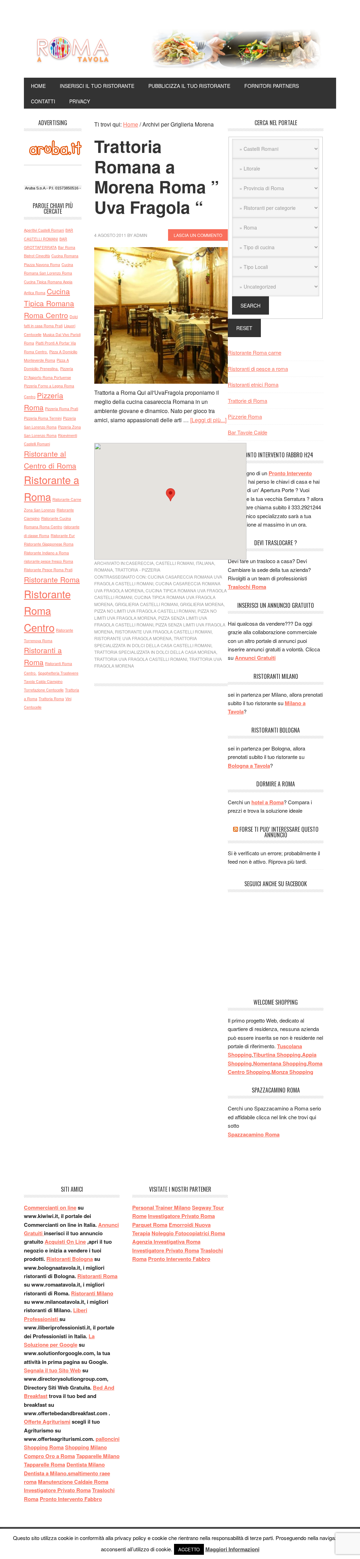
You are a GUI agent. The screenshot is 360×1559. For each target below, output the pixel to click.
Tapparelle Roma (44, 1464)
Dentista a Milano (45, 1473)
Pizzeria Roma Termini (43, 418)
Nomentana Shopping (280, 1063)
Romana (103, 570)
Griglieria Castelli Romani (146, 604)
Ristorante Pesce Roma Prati (48, 569)
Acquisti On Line (65, 1241)
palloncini (108, 1439)
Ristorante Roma (52, 579)
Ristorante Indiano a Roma (46, 552)
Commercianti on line (50, 1207)
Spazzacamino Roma (253, 1134)
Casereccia (140, 563)
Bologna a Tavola (249, 765)
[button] (170, 494)
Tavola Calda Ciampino (43, 681)
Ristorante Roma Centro (47, 610)
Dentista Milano (85, 1464)
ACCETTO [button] (189, 1549)
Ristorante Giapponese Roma (48, 544)
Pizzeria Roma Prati (61, 408)
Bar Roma (66, 247)
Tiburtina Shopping (277, 1054)
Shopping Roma (44, 1447)
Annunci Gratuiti (255, 658)
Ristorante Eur (63, 535)
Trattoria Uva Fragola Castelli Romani (140, 659)
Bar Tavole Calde (247, 432)
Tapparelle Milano (98, 1456)
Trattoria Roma (51, 698)
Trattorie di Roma (247, 400)
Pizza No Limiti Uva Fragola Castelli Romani (144, 611)
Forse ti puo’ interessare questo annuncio (279, 832)
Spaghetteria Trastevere (58, 673)
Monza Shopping (292, 1072)
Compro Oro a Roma (49, 1456)
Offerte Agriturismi (47, 1421)
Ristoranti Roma (97, 1276)
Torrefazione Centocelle (44, 689)
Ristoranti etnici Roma (253, 384)
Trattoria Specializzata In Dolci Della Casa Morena (155, 652)
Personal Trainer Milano (161, 1207)
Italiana (205, 563)
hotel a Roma (267, 802)
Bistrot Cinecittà (37, 255)
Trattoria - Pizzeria (137, 570)
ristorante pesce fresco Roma (48, 561)
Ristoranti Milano (92, 1293)
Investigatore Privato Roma (57, 1490)
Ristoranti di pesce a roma (258, 368)
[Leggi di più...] (208, 420)
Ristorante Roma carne (254, 352)
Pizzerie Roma (245, 416)
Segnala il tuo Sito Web (52, 1370)
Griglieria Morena (202, 604)
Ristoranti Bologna (69, 1259)
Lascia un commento (198, 235)
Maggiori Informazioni (232, 1549)
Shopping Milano (86, 1447)
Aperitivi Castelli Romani (44, 230)
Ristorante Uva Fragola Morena (133, 638)
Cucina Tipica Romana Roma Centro (49, 303)
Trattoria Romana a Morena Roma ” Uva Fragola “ (156, 176)
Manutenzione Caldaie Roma (73, 1482)
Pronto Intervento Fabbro (71, 1499)
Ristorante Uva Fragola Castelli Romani (163, 631)
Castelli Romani (175, 563)
